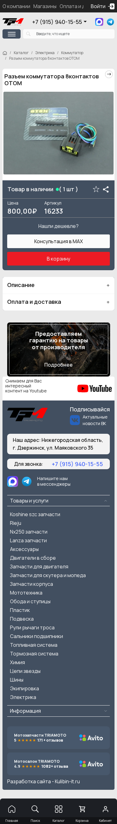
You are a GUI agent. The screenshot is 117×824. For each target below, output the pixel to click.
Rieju (15, 523)
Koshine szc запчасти (35, 514)
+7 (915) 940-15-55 (57, 21)
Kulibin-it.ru (67, 781)
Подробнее (58, 364)
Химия (17, 662)
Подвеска (22, 618)
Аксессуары (24, 549)
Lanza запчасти (28, 540)
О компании (16, 6)
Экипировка (24, 688)
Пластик (20, 610)
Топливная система (33, 644)
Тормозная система (34, 653)
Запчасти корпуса (31, 584)
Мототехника (26, 592)
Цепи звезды (25, 671)
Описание (21, 285)
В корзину (58, 258)
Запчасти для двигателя (39, 566)
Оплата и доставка (82, 6)
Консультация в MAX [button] (58, 241)
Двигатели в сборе (33, 557)
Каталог (21, 52)
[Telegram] (110, 21)
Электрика (45, 52)
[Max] (99, 21)
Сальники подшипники (36, 636)
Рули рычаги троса (32, 627)
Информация (25, 710)
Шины (16, 679)
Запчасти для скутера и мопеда (48, 575)
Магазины (44, 6)
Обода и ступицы (30, 601)
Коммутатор (72, 52)
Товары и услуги (29, 500)
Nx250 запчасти (28, 531)
